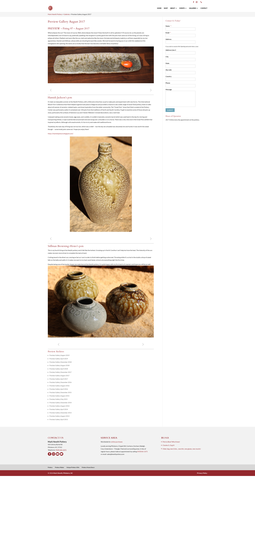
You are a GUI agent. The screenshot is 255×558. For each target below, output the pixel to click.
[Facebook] (49, 454)
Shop (166, 8)
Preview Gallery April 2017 (58, 379)
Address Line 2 (171, 50)
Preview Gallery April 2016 (58, 389)
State (167, 63)
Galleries (192, 8)
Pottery (50, 467)
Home (159, 8)
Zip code (169, 70)
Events (182, 8)
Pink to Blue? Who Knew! (171, 442)
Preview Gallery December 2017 (60, 372)
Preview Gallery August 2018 (59, 365)
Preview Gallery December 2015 (60, 392)
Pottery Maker (59, 467)
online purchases (117, 442)
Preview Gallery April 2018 (58, 369)
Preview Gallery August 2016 (59, 386)
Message (169, 89)
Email (168, 33)
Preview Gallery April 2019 (58, 359)
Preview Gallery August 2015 (59, 396)
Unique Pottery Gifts (73, 467)
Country (169, 76)
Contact (204, 8)
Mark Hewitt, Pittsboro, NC (63, 473)
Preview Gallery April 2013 (58, 419)
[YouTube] (57, 454)
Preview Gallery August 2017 (59, 375)
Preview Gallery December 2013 (60, 413)
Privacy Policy (202, 473)
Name (168, 26)
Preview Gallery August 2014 (59, 406)
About (172, 8)
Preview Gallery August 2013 (59, 416)
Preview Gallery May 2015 (58, 399)
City (167, 57)
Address (168, 39)
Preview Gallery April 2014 (58, 409)
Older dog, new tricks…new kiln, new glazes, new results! (182, 449)
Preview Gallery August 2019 (59, 355)
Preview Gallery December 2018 (60, 362)
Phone (168, 83)
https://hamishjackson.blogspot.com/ (60, 133)
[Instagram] (53, 454)
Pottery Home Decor (88, 467)
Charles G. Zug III (168, 445)
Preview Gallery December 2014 (60, 402)
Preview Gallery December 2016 (60, 382)
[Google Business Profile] (61, 454)
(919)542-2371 (142, 451)
